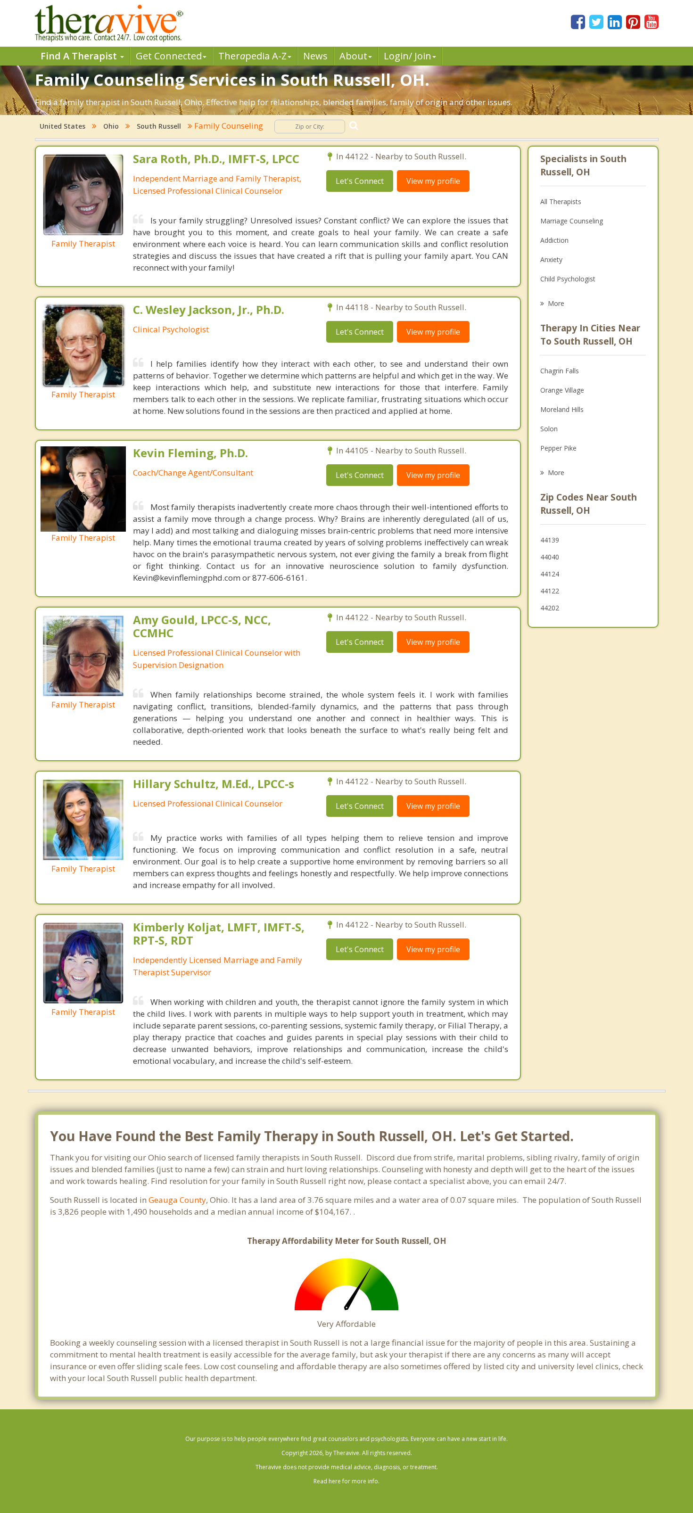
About (353, 55)
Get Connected (169, 55)
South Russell (159, 126)
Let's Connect (360, 181)
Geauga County (177, 1199)
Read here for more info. (347, 1481)
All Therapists (560, 201)
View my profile (433, 181)
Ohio (111, 126)
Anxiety (551, 259)
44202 (549, 607)
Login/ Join (407, 55)
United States (62, 126)
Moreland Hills (562, 409)
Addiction (554, 240)
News (315, 55)
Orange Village (562, 390)
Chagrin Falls (559, 370)
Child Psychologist (567, 278)
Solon (549, 428)
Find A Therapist (80, 55)
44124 (549, 573)
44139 (549, 539)
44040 (549, 556)
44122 (549, 590)
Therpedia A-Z (252, 55)
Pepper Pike (558, 448)
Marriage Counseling (571, 220)
